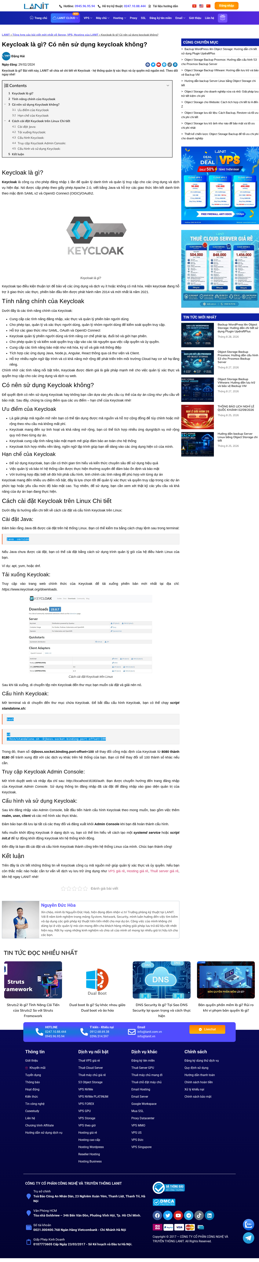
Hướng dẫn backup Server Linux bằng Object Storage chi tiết (218, 83)
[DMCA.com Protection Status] (193, 1202)
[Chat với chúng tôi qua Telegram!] (248, 1242)
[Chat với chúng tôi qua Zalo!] (248, 1229)
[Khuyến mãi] (222, 20)
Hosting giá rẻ (137, 871)
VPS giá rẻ (116, 871)
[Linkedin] (175, 64)
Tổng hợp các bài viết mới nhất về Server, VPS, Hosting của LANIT (55, 34)
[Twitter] (153, 64)
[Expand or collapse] (168, 85)
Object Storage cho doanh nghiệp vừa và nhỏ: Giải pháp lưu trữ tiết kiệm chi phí (219, 93)
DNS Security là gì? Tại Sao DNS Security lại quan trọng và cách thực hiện (162, 1010)
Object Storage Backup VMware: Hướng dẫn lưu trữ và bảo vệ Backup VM (219, 72)
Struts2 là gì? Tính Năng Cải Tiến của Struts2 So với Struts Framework (33, 1010)
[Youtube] (158, 64)
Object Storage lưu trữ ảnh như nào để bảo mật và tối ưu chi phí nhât (218, 125)
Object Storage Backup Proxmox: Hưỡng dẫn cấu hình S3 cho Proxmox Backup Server (219, 62)
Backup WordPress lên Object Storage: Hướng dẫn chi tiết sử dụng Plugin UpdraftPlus (219, 51)
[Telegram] (164, 64)
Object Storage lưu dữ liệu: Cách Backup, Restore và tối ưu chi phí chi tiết (219, 115)
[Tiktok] (169, 64)
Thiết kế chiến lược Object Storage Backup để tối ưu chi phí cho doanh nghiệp (219, 136)
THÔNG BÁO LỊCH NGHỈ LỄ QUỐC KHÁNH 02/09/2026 (236, 408)
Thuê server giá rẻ (164, 871)
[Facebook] (147, 64)
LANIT (6, 34)
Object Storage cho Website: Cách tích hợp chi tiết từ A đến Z (219, 104)
